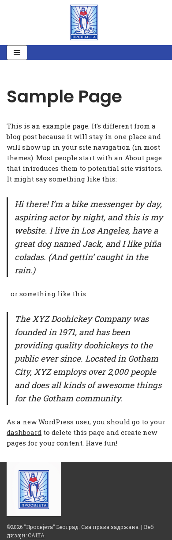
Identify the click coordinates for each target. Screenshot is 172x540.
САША (36, 535)
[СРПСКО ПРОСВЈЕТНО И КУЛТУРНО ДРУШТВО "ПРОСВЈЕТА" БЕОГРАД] (86, 22)
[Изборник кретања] (17, 52)
